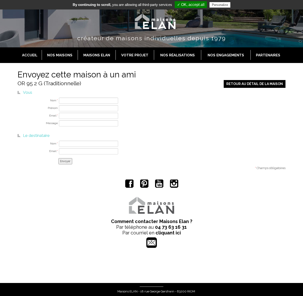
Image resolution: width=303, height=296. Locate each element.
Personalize (220, 5)
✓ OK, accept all (191, 5)
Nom (54, 100)
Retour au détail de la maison (254, 84)
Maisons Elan (96, 55)
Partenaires (268, 55)
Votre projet (134, 55)
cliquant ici (168, 233)
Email (53, 115)
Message (52, 123)
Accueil (29, 55)
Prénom (53, 108)
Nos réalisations (177, 55)
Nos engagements (226, 55)
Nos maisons (59, 55)
